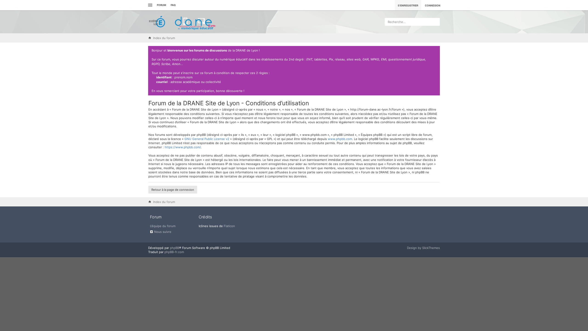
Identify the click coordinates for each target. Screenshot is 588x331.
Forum (161, 5)
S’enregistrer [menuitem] (408, 5)
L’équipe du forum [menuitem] (162, 226)
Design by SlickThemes (423, 248)
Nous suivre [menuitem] (162, 232)
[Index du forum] (182, 22)
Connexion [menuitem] (432, 5)
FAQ (173, 5)
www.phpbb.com (340, 139)
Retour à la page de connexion (172, 189)
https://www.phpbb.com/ (183, 147)
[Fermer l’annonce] (435, 50)
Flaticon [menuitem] (229, 226)
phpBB (174, 248)
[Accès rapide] (150, 5)
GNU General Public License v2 (206, 139)
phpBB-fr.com (174, 252)
